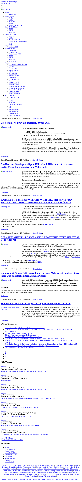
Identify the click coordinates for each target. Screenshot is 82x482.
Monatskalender (14, 92)
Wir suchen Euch (14, 115)
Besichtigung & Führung (16, 88)
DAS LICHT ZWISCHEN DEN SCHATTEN (16, 416)
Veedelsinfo (12, 61)
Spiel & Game (13, 47)
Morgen (11, 66)
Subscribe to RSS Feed (16, 440)
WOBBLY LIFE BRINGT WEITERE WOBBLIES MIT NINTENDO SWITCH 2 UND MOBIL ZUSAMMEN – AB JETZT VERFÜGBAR (36, 201)
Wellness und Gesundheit (17, 86)
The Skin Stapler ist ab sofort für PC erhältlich (19, 347)
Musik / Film (9, 45)
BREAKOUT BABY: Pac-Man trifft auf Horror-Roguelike (23, 337)
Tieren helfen (13, 52)
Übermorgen (13, 68)
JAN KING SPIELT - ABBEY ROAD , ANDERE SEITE (19, 407)
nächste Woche (13, 70)
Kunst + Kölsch (6, 380)
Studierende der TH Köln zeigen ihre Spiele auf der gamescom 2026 (35, 303)
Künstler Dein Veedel (15, 25)
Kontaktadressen (14, 110)
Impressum (12, 99)
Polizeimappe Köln (15, 39)
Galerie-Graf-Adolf (52, 479)
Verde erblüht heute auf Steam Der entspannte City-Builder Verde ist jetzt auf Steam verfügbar (34, 338)
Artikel (11, 18)
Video (11, 20)
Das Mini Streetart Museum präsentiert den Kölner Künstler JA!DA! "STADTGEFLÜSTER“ (30, 398)
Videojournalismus (50, 476)
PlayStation (76, 257)
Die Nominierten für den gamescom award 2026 (25, 122)
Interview (12, 21)
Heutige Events (13, 79)
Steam (33, 253)
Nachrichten (12, 14)
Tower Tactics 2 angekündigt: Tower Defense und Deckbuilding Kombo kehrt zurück (32, 346)
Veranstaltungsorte (14, 93)
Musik (11, 23)
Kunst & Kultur (14, 84)
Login (11, 101)
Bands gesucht (13, 113)
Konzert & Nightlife (15, 90)
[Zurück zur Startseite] (5, 3)
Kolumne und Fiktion (15, 54)
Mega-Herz (41, 479)
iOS (58, 217)
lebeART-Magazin (7, 479)
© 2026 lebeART (75, 479)
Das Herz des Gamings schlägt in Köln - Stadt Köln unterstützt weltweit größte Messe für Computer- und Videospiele (37, 165)
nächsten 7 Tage (14, 83)
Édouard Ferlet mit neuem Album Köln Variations (20, 335)
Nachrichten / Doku (11, 34)
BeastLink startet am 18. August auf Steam (18, 333)
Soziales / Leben (10, 48)
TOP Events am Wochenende (18, 65)
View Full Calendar (7, 438)
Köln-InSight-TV (19, 479)
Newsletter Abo (14, 97)
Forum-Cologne (31, 479)
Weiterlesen (4, 156)
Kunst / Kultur (9, 16)
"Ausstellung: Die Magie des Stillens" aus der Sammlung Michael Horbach (24, 434)
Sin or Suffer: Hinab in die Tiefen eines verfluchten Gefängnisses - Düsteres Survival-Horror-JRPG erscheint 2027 (41, 344)
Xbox (67, 257)
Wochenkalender (14, 81)
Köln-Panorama (14, 108)
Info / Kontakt (9, 95)
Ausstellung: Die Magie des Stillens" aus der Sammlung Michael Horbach (24, 371)
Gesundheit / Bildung (11, 27)
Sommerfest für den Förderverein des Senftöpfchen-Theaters (20, 425)
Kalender (8, 63)
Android (51, 217)
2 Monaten (12, 77)
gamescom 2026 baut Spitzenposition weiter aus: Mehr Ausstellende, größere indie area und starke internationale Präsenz (40, 274)
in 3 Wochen (13, 74)
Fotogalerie (12, 102)
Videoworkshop (14, 111)
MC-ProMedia (63, 479)
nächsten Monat (14, 75)
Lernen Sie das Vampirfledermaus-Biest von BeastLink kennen (24, 328)
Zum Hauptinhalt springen (9, 1)
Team (10, 106)
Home (7, 12)
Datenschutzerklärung (16, 104)
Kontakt (40, 476)
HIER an (48, 224)
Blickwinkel (12, 50)
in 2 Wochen (13, 72)
